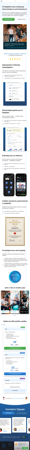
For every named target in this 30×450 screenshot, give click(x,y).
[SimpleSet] (1, 1)
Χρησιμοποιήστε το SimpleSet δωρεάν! (18, 398)
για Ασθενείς (3, 444)
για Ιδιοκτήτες (4, 445)
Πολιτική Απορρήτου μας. (21, 445)
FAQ (9, 445)
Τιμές (3, 443)
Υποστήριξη (10, 444)
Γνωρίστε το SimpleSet (3, 447)
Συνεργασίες (10, 443)
